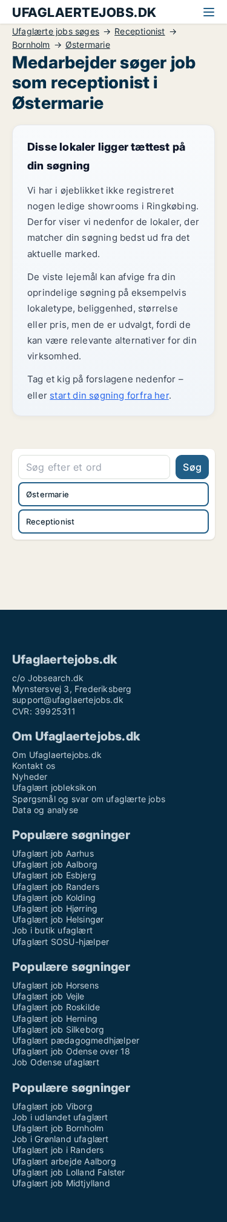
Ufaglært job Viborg (52, 1106)
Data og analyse (45, 810)
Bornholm (31, 45)
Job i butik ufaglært (52, 930)
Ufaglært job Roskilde (56, 1007)
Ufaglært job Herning (54, 1018)
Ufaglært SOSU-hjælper (60, 941)
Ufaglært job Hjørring (54, 908)
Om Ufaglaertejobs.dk (57, 755)
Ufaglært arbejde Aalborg (64, 1161)
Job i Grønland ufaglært (60, 1139)
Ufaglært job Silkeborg (58, 1029)
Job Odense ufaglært (55, 1062)
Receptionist (139, 31)
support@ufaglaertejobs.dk (67, 699)
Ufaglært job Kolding (54, 897)
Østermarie (87, 45)
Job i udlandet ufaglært (60, 1117)
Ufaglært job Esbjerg (54, 875)
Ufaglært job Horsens (55, 985)
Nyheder (29, 776)
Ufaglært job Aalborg (54, 864)
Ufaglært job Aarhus (53, 853)
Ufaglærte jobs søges (55, 31)
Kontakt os (33, 765)
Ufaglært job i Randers (58, 1150)
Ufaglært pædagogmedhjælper (75, 1040)
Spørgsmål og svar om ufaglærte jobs (88, 799)
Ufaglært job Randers (55, 886)
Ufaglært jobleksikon (54, 787)
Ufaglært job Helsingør (58, 919)
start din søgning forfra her (109, 395)
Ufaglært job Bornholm (58, 1128)
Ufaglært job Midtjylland (61, 1183)
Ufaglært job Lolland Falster (68, 1172)
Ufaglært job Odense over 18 (71, 1051)
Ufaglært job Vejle (48, 996)
